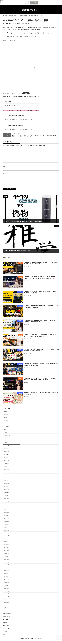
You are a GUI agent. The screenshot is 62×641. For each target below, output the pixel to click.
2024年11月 (6, 506)
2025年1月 (6, 501)
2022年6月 (6, 591)
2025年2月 (6, 498)
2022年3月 (6, 599)
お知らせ (6, 411)
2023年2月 (6, 567)
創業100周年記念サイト (8, 613)
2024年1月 (6, 536)
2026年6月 (6, 451)
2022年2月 (6, 602)
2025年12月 (6, 469)
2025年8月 (6, 480)
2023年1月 (6, 570)
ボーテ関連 (6, 426)
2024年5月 (6, 524)
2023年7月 (6, 553)
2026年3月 (6, 460)
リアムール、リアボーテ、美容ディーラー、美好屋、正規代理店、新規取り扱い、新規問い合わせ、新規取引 (35, 135)
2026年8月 (6, 446)
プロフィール (6, 628)
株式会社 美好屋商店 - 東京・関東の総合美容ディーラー (19, 119)
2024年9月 (6, 512)
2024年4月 (6, 527)
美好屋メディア (6, 616)
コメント (6, 149)
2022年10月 (6, 579)
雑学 (19, 134)
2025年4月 (6, 492)
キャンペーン (7, 414)
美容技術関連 (7, 435)
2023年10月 (6, 544)
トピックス (5, 619)
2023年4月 (6, 562)
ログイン (5, 631)
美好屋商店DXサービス (13, 105)
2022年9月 (6, 582)
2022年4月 (6, 596)
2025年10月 (6, 475)
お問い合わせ (9, 102)
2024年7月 (6, 518)
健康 (5, 429)
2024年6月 (6, 521)
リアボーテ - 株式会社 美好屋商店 (14, 125)
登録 (4, 634)
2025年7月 (6, 483)
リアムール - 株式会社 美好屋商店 (14, 115)
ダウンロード (26, 93)
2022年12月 (6, 573)
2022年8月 (6, 585)
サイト (5, 181)
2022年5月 (6, 594)
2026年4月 (6, 457)
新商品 (5, 432)
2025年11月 (6, 472)
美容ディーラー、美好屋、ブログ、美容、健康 (22, 136)
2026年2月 (6, 463)
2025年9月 (6, 477)
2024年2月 (6, 533)
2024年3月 (6, 530)
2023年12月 (6, 538)
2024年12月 (6, 504)
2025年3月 (6, 495)
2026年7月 (6, 448)
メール (5, 173)
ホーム (4, 607)
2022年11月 (6, 576)
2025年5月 (6, 489)
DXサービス (5, 610)
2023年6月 (6, 556)
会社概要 (5, 622)
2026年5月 (6, 454)
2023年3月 (6, 565)
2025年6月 (6, 486)
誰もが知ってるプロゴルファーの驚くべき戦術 (12, 93)
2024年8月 (6, 515)
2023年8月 (6, 550)
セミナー (6, 417)
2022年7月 (6, 588)
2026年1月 (6, 466)
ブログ (5, 423)
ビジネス (14, 134)
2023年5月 (6, 559)
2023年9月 (6, 547)
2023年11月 (6, 541)
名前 (4, 166)
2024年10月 (6, 509)
